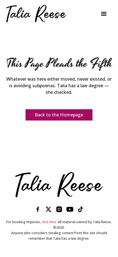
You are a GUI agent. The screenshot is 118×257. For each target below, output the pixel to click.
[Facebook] (37, 209)
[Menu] (103, 14)
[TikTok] (80, 209)
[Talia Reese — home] (59, 184)
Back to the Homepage (59, 115)
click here (49, 222)
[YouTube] (69, 209)
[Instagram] (59, 209)
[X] (48, 209)
